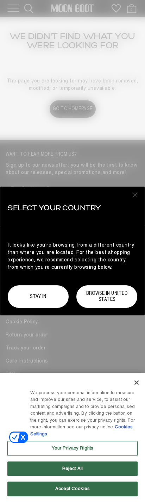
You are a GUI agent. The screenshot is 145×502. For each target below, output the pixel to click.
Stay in (38, 296)
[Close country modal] (134, 194)
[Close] (136, 382)
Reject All (72, 468)
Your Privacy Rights (72, 448)
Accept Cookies (72, 488)
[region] (72, 437)
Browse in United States (106, 296)
